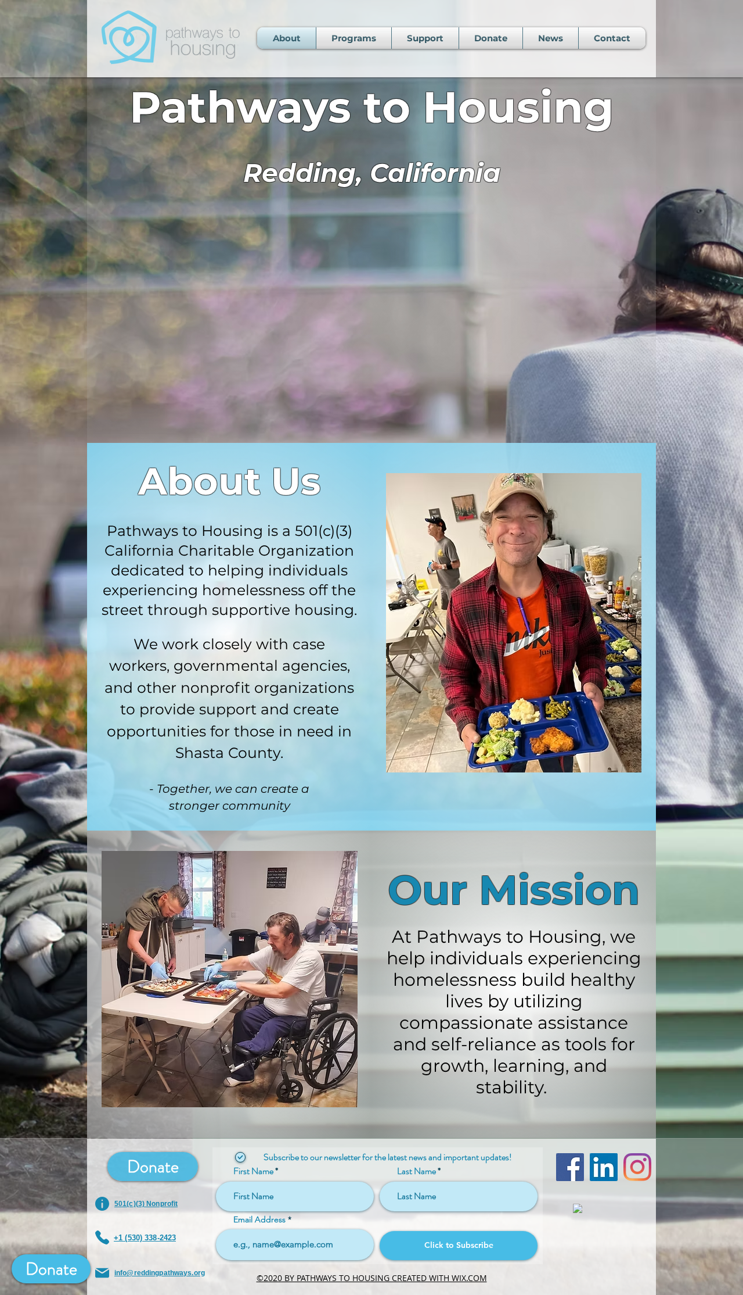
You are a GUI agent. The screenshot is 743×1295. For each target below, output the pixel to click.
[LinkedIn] (604, 1167)
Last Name (416, 1171)
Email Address (259, 1219)
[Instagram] (637, 1167)
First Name (253, 1171)
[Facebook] (570, 1167)
